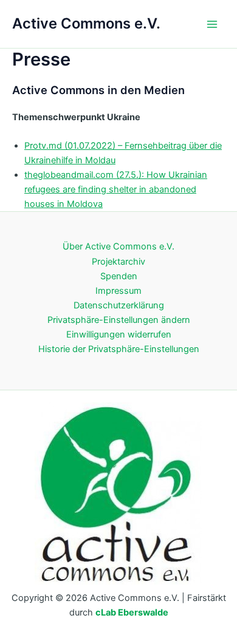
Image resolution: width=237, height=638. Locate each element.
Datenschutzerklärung (119, 305)
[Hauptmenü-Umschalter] (212, 24)
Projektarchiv (118, 261)
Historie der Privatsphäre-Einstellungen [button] (118, 349)
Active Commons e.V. (86, 23)
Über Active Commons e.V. (118, 246)
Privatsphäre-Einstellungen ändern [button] (118, 319)
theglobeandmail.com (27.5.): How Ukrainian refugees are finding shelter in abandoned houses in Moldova (115, 189)
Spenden (118, 276)
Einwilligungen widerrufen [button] (118, 334)
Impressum (118, 290)
